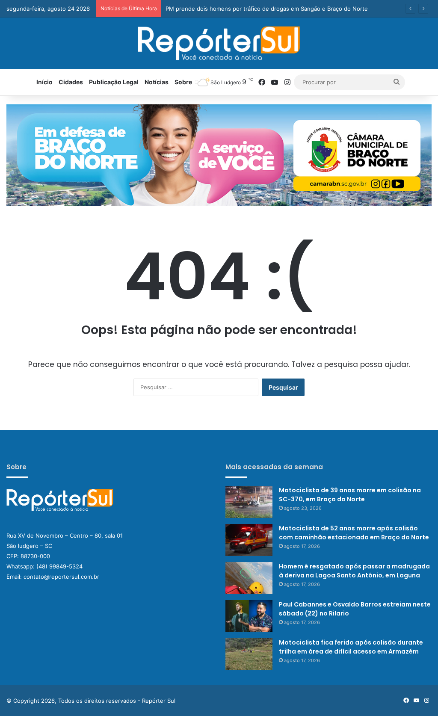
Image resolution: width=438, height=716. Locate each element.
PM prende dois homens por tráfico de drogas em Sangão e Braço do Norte (267, 8)
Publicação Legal (114, 82)
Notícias (157, 82)
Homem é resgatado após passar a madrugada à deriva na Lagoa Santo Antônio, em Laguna (354, 571)
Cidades (71, 82)
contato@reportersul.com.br (61, 576)
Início (44, 82)
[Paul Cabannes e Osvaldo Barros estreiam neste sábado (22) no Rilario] (248, 616)
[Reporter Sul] (219, 43)
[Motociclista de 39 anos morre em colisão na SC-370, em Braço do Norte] (248, 502)
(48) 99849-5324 (59, 566)
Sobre (183, 82)
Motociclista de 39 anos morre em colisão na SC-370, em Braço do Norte (350, 494)
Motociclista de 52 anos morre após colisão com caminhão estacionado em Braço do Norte (354, 532)
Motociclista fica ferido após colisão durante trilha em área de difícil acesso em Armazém (351, 647)
